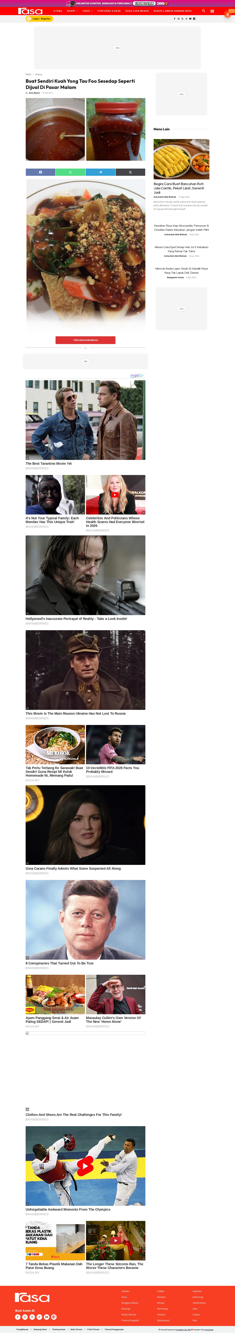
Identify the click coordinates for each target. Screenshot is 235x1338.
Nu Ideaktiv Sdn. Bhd (183, 1330)
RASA (28, 74)
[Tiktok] (186, 19)
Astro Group (209, 1330)
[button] (204, 11)
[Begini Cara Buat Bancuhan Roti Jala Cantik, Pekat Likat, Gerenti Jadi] (181, 159)
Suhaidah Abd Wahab (165, 197)
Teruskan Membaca (85, 340)
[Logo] (30, 11)
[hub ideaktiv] (212, 9)
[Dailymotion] (194, 19)
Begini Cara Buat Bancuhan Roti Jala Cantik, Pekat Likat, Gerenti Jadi (179, 188)
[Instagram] (178, 19)
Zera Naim (34, 93)
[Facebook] (175, 19)
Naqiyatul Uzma (175, 277)
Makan (38, 74)
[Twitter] (182, 19)
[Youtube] (190, 19)
